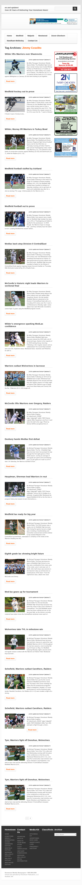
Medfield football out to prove (20, 206)
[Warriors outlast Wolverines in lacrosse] (15, 378)
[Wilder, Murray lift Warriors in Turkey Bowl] (15, 142)
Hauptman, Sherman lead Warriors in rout (26, 476)
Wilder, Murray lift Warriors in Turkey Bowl (26, 129)
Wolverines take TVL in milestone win (24, 629)
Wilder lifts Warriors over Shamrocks (23, 54)
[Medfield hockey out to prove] (15, 104)
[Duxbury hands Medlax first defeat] (15, 451)
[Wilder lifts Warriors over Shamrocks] (15, 66)
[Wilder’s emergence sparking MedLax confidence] (15, 339)
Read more (10, 81)
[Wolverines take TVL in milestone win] (15, 642)
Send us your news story (21, 842)
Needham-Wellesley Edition (9, 854)
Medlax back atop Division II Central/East (25, 244)
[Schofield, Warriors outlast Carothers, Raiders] (15, 681)
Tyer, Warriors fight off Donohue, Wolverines (27, 740)
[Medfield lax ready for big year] (15, 527)
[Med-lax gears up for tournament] (15, 604)
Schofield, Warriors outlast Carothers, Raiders (28, 669)
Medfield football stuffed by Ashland (23, 168)
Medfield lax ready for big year (20, 514)
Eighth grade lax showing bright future (24, 553)
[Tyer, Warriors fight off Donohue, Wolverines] (15, 753)
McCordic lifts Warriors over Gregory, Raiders (28, 403)
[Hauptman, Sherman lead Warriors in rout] (15, 489)
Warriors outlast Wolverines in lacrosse (25, 366)
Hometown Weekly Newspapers (9, 838)
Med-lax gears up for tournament (21, 592)
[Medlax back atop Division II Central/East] (15, 256)
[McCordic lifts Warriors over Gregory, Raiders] (15, 416)
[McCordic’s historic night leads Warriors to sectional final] (15, 298)
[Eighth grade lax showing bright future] (15, 566)
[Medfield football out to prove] (15, 219)
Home (9, 36)
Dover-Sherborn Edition (9, 844)
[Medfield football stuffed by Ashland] (15, 181)
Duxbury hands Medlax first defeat (22, 439)
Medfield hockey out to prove (19, 91)
